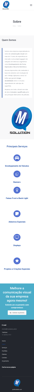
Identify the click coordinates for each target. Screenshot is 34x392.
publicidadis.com (17, 389)
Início (14, 26)
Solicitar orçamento (18, 313)
